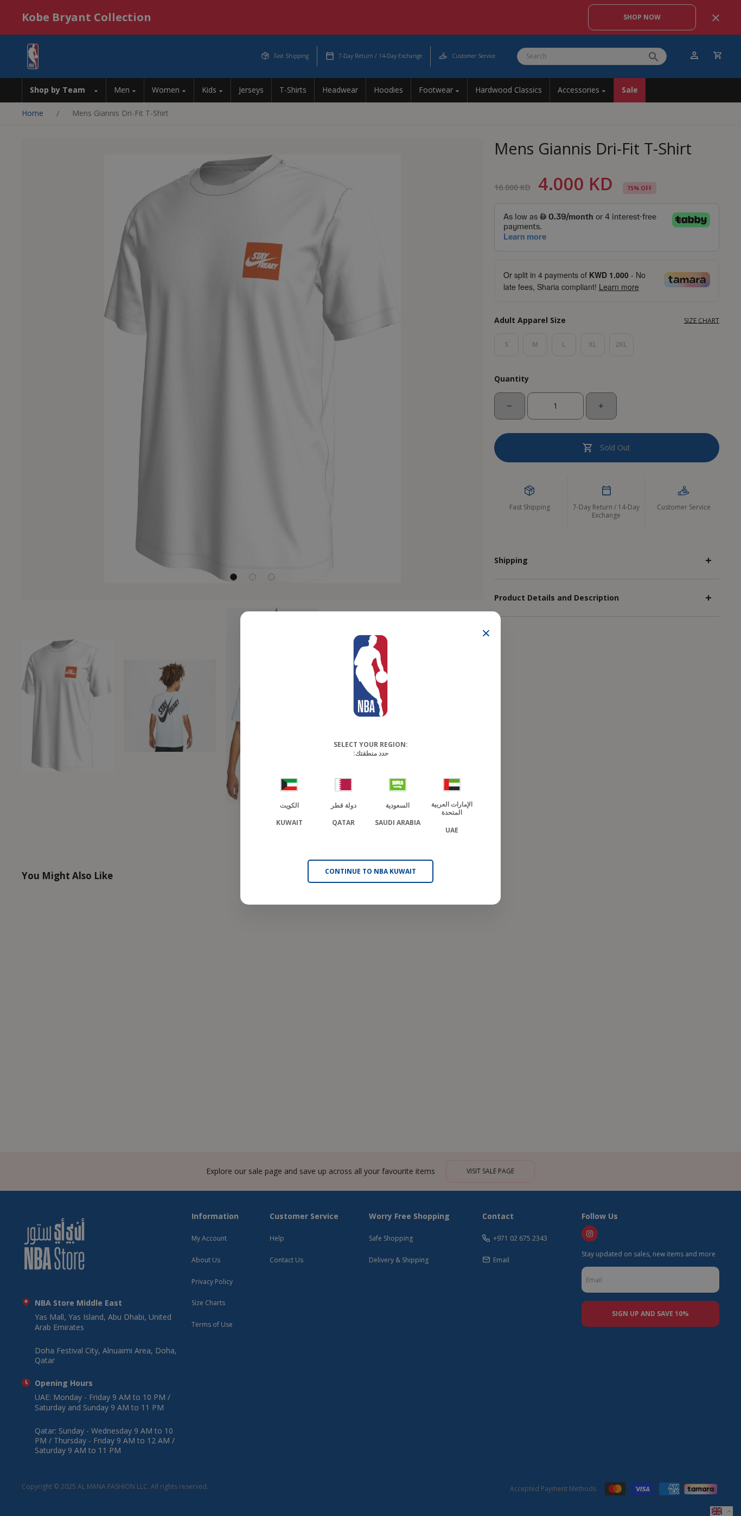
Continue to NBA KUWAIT (370, 871)
